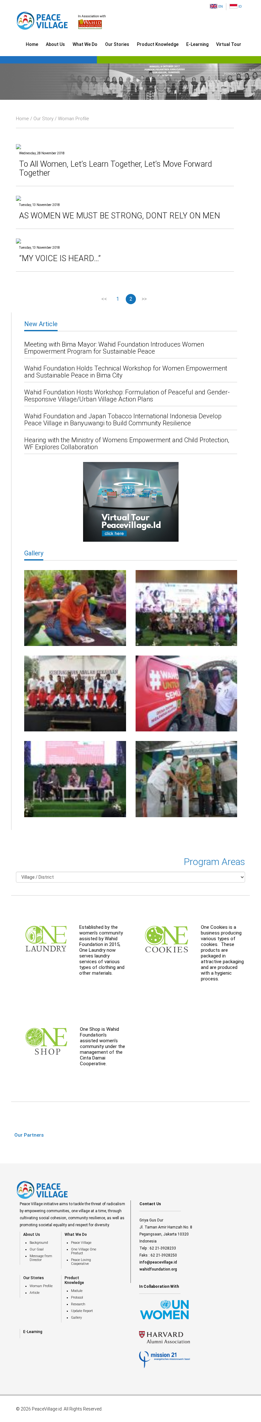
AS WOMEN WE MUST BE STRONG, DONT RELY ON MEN (119, 215)
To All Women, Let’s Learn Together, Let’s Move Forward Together (115, 168)
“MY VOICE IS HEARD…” (60, 258)
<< (104, 299)
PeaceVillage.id (47, 1408)
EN (220, 6)
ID (239, 6)
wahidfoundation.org (158, 1269)
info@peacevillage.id (158, 1262)
